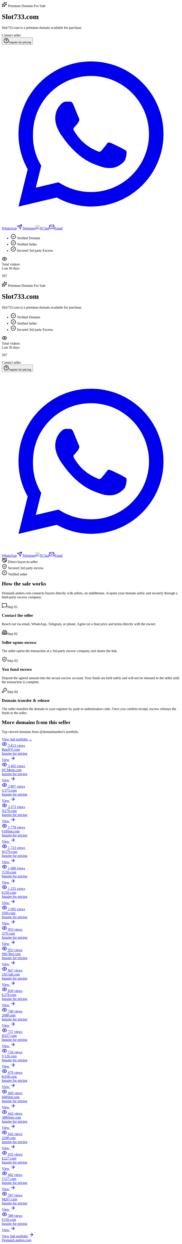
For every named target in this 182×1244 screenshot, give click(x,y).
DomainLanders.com (16, 1240)
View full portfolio (15, 1236)
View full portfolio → (17, 739)
